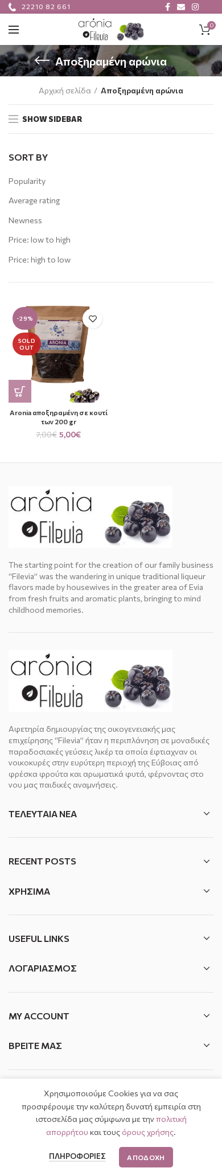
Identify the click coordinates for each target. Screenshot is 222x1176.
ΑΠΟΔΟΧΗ (146, 1157)
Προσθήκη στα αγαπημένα (92, 319)
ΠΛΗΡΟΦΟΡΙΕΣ (77, 1156)
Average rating (34, 200)
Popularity (27, 181)
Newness (25, 220)
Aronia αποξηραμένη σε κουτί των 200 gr (59, 416)
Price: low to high (40, 239)
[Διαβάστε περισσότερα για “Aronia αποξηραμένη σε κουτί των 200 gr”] (20, 391)
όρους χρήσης (148, 1132)
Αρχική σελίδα (65, 90)
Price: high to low (40, 259)
